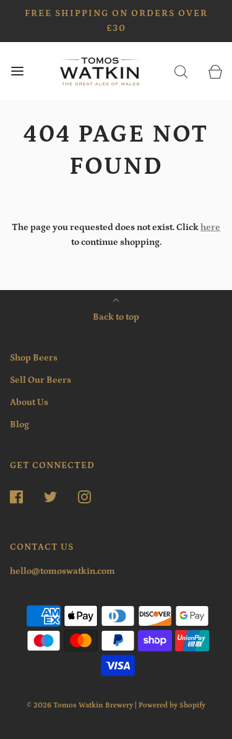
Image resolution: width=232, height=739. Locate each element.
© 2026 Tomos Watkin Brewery (80, 705)
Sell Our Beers (40, 380)
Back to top (116, 317)
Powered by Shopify (172, 705)
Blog (19, 424)
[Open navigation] (17, 71)
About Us (29, 402)
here (210, 227)
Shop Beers (34, 357)
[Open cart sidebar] (215, 71)
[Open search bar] (181, 71)
